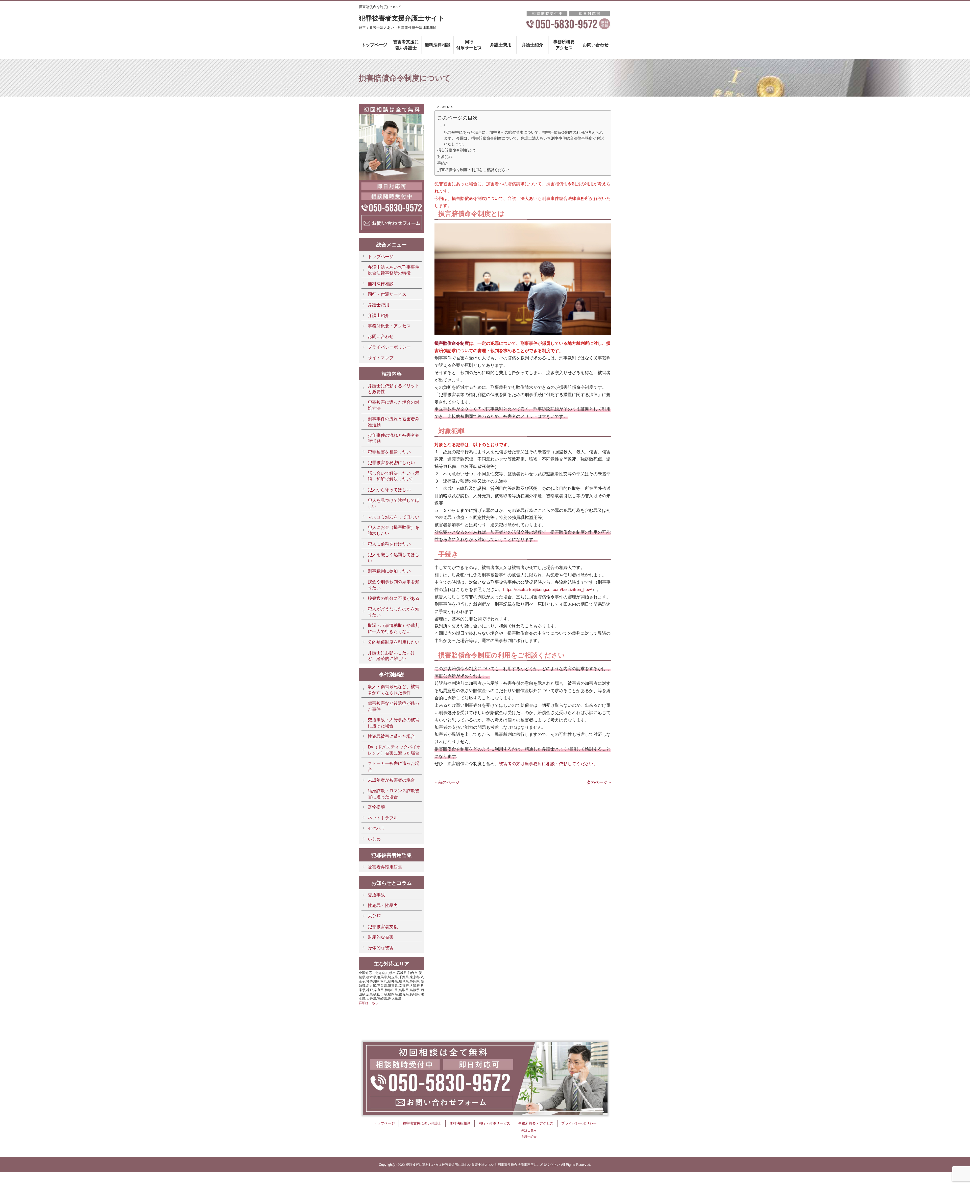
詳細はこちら (368, 1002)
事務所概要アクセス (564, 44)
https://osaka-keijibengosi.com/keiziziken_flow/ (547, 589)
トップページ (374, 44)
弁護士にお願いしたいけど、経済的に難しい (391, 655)
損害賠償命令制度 (451, 343)
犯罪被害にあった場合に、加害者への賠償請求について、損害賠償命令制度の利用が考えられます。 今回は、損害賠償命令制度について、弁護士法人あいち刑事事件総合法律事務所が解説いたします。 (524, 138)
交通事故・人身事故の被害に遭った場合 (393, 722)
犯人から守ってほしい (389, 489)
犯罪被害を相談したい (389, 451)
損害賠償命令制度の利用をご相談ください (473, 169)
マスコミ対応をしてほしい (393, 516)
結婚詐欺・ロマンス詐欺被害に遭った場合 (393, 793)
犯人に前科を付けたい (389, 543)
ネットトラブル (383, 817)
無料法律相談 (437, 44)
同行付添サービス (469, 44)
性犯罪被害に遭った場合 (391, 736)
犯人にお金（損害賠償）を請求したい (393, 530)
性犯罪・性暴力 (383, 905)
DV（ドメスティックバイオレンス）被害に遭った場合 (394, 749)
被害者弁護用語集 (385, 866)
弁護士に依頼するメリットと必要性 (393, 388)
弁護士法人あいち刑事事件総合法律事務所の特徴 (393, 270)
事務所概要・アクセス (389, 325)
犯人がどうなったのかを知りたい (393, 611)
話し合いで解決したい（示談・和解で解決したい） (393, 476)
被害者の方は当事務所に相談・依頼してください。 (548, 763)
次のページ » (598, 782)
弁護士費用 (501, 44)
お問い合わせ (596, 44)
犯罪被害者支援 (383, 926)
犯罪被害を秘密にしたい (391, 462)
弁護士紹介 (532, 44)
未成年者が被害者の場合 (391, 780)
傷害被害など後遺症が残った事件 (393, 706)
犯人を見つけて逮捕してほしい (393, 503)
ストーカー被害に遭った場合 (393, 766)
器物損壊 (376, 807)
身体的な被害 (381, 947)
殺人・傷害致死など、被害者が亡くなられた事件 (393, 689)
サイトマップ (381, 357)
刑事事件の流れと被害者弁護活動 (393, 421)
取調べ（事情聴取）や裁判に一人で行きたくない (393, 628)
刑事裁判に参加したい (389, 570)
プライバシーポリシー (389, 347)
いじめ (374, 838)
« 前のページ (446, 782)
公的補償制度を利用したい (393, 642)
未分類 (374, 916)
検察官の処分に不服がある (393, 598)
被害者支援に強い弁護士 (406, 44)
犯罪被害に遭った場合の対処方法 (393, 405)
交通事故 (376, 894)
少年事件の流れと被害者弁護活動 (393, 438)
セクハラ (376, 828)
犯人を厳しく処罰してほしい (393, 557)
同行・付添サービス (387, 294)
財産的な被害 (381, 936)
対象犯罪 (444, 156)
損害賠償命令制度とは (456, 149)
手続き (443, 163)
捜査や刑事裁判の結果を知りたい (393, 584)
